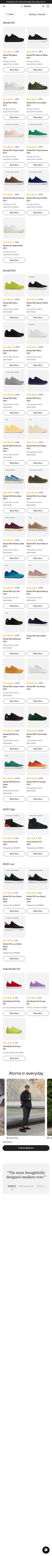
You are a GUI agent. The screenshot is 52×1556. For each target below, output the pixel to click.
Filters (11, 14)
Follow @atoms (26, 1147)
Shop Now (14, 69)
